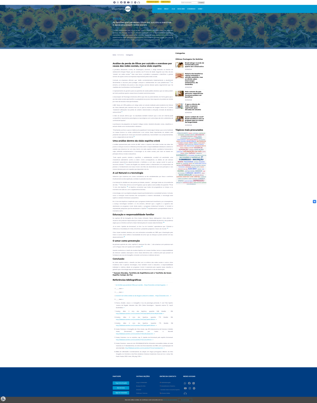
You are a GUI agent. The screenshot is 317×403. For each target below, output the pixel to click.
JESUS (203, 173)
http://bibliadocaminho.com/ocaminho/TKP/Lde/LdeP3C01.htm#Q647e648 (139, 313)
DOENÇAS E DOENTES (199, 144)
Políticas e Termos (141, 393)
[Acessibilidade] (114, 2)
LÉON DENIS (183, 141)
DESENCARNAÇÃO (181, 139)
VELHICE (202, 167)
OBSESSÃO (192, 153)
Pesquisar (201, 2)
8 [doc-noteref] (127, 186)
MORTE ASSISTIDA (189, 144)
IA (188, 155)
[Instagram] (131, 2)
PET (182, 163)
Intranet (138, 390)
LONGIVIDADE (188, 167)
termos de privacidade (170, 400)
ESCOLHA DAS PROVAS (198, 175)
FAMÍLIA (195, 136)
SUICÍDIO (192, 168)
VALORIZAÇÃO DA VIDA (192, 151)
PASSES (190, 133)
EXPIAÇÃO (178, 182)
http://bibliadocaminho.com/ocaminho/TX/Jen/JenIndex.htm (144, 348)
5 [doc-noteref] (134, 136)
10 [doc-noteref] (163, 222)
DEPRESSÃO (198, 180)
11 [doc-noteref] (167, 228)
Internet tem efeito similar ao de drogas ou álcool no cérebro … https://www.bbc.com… (143, 296)
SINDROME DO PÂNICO (188, 182)
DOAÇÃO (178, 163)
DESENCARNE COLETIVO (200, 163)
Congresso (191, 9)
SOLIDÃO (202, 162)
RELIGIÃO (179, 165)
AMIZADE (199, 171)
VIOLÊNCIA (198, 147)
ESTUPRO (194, 167)
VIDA (203, 169)
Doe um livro (121, 388)
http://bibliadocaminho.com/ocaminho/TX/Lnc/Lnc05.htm (134, 340)
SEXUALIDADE (180, 146)
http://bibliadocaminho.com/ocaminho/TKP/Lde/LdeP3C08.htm (135, 319)
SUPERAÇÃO (184, 149)
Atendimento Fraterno (168, 386)
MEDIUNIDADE (199, 135)
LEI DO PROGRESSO (191, 184)
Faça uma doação (121, 383)
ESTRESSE (196, 162)
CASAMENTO (180, 143)
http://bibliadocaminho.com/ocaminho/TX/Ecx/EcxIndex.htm (134, 334)
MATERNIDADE (201, 141)
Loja (173, 9)
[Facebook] (121, 2)
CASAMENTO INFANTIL (189, 135)
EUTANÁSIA (186, 165)
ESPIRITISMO (180, 151)
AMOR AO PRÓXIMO (193, 178)
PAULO (192, 138)
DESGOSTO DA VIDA (183, 169)
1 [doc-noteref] (130, 74)
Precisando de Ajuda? (152, 1)
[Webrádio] (139, 2)
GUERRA (180, 171)
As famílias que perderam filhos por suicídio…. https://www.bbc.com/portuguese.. (141, 285)
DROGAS (203, 165)
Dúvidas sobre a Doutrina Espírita (170, 390)
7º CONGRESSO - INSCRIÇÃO (191, 158)
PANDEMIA (191, 149)
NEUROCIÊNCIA (191, 141)
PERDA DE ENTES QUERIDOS (200, 182)
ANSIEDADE (185, 163)
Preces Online (166, 393)
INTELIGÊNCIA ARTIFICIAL (200, 155)
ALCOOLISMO (202, 139)
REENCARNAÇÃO (186, 175)
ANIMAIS (199, 169)
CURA (185, 146)
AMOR (191, 143)
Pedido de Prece (165, 1)
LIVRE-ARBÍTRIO (195, 177)
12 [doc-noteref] (124, 236)
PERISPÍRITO (182, 144)
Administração (166, 382)
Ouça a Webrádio (141, 382)
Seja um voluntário (121, 393)
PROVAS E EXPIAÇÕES (196, 165)
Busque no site (140, 386)
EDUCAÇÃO (199, 149)
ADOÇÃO (186, 143)
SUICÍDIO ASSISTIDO (183, 177)
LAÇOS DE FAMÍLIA (188, 181)
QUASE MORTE (201, 143)
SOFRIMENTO (181, 155)
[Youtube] (128, 2)
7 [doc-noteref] (119, 184)
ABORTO (197, 173)
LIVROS (186, 153)
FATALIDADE (192, 155)
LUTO (204, 152)
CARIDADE (189, 173)
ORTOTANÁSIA (181, 173)
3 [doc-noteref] (141, 87)
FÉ (182, 182)
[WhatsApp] (118, 2)
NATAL (198, 167)
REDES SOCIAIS (190, 146)
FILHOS (190, 163)
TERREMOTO (199, 153)
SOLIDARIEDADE (185, 138)
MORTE (181, 162)
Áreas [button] (166, 9)
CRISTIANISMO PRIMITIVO (192, 139)
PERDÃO (178, 141)
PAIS (193, 163)
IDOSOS (183, 153)
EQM (204, 171)
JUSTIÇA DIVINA (189, 171)
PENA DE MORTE (182, 133)
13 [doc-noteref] (141, 246)
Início (160, 9)
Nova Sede (181, 9)
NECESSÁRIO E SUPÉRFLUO (190, 157)
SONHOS (199, 136)
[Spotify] (135, 2)
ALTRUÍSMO (195, 133)
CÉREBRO (198, 138)
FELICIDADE (189, 162)
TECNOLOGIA (181, 167)
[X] (124, 2)
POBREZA (195, 143)
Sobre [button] (200, 9)
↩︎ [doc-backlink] (167, 285)
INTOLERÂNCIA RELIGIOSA (187, 136)
